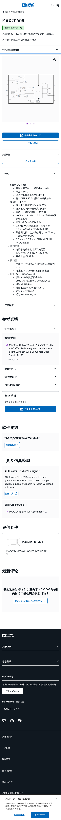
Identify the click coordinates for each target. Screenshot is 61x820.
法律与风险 (7, 736)
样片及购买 (30, 161)
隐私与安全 (7, 770)
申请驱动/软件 (12, 445)
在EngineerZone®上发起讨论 (28, 601)
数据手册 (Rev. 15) (33, 135)
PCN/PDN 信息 (12, 385)
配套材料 (10, 368)
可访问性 (6, 748)
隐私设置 (6, 759)
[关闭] (56, 799)
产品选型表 (33, 143)
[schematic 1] (30, 88)
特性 (7, 173)
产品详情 (9, 305)
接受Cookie (40, 814)
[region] (30, 807)
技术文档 (10, 328)
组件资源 (11, 376)
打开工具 (9, 493)
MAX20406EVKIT (32, 542)
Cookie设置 (7, 782)
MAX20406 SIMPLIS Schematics (26, 511)
